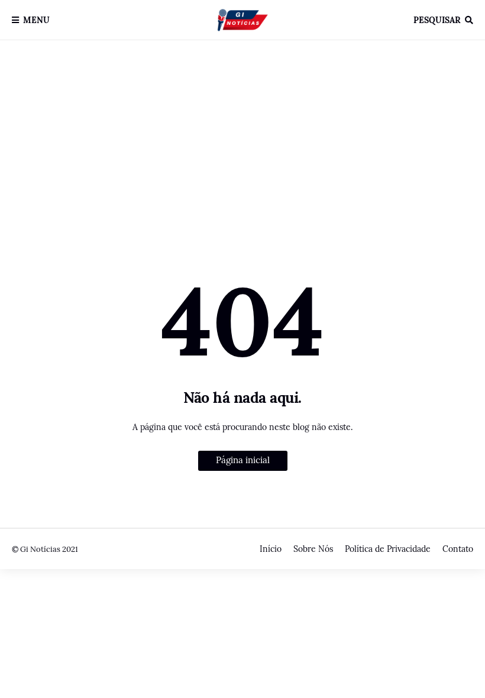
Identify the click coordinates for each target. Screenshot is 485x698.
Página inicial (243, 460)
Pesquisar (437, 20)
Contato (457, 549)
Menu (36, 20)
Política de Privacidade (388, 549)
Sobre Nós (313, 549)
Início (271, 549)
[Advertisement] (242, 149)
